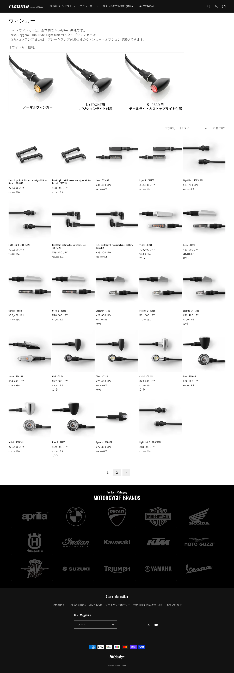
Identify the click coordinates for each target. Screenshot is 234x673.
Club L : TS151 (102, 376)
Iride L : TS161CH (16, 442)
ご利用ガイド (59, 604)
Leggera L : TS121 (147, 310)
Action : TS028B (16, 376)
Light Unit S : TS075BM (19, 244)
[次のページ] (126, 472)
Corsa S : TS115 (59, 310)
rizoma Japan (120, 665)
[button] (208, 6)
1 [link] (108, 472)
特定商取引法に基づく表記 (148, 604)
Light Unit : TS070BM (193, 180)
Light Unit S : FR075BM (150, 442)
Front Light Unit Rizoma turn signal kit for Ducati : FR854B (28, 182)
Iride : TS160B (189, 376)
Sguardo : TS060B (104, 442)
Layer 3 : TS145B (146, 180)
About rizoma (78, 604)
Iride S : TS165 (58, 442)
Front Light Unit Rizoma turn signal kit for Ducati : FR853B (71, 182)
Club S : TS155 (145, 376)
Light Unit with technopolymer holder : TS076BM (70, 246)
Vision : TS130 (145, 244)
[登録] (113, 625)
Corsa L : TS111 (15, 310)
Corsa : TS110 (189, 244)
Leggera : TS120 (103, 310)
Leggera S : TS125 (191, 310)
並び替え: (170, 128)
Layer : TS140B (102, 180)
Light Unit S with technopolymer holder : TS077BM (114, 246)
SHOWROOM (95, 604)
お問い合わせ (174, 604)
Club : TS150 (58, 376)
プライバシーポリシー (117, 604)
